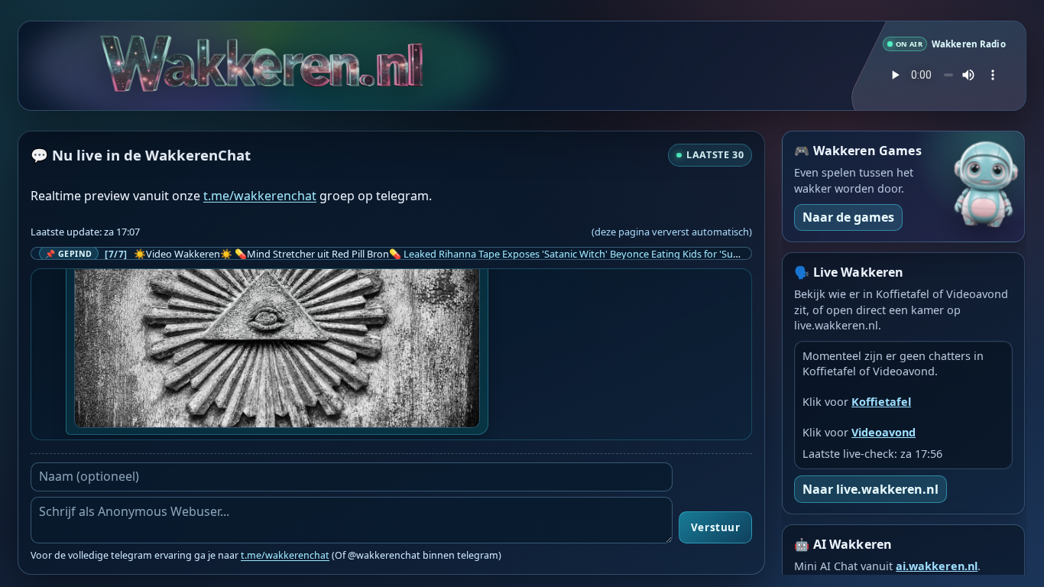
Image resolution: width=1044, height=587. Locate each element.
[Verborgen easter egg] (302, 54)
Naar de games (848, 217)
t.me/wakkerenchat (259, 195)
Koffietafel (881, 401)
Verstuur (715, 527)
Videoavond (883, 432)
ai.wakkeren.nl (937, 566)
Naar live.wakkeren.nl (870, 489)
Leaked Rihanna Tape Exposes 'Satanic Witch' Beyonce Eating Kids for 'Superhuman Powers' (611, 254)
